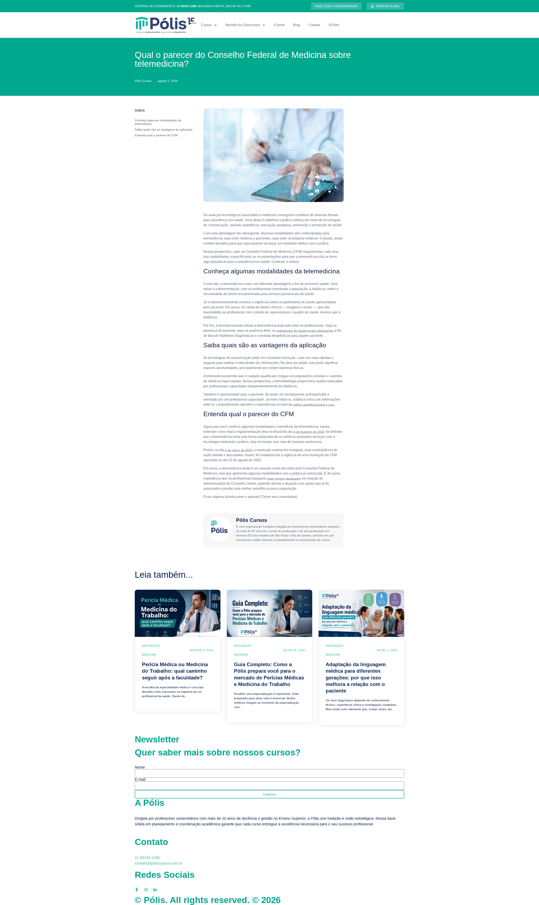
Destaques (151, 645)
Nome (140, 767)
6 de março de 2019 (238, 450)
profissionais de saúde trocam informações (305, 330)
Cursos (206, 25)
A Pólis (334, 25)
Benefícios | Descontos (243, 25)
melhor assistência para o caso (314, 404)
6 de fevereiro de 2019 (309, 431)
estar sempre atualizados (284, 478)
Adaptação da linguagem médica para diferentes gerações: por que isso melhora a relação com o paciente (356, 678)
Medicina (149, 654)
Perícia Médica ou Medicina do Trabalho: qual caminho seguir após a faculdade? (175, 671)
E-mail (140, 779)
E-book (279, 25)
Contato (314, 25)
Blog (296, 25)
